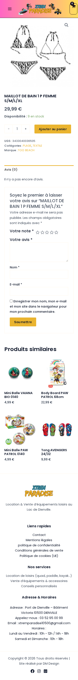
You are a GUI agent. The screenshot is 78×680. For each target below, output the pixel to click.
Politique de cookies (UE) (39, 556)
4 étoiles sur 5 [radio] (52, 232)
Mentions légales (39, 540)
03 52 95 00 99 (51, 618)
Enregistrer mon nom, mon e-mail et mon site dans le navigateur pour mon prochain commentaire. (38, 306)
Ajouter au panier (53, 129)
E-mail (16, 284)
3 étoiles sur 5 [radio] (47, 232)
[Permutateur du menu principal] (9, 8)
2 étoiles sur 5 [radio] (42, 232)
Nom (15, 267)
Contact (39, 535)
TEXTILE (37, 146)
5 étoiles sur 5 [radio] (56, 232)
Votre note (22, 231)
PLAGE (27, 146)
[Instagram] (39, 671)
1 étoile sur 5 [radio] (38, 232)
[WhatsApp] (45, 671)
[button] (66, 25)
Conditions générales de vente (39, 550)
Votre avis (21, 239)
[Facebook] (32, 671)
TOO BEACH (26, 150)
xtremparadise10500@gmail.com (44, 623)
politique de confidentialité (39, 545)
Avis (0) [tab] (11, 169)
